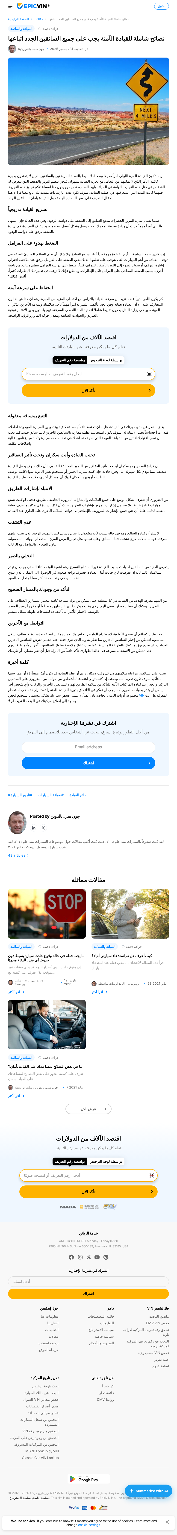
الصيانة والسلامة (21, 29)
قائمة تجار (106, 1393)
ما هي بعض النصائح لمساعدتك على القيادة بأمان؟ (45, 1066)
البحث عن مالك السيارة (41, 1393)
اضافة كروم (160, 1366)
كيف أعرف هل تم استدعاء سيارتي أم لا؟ (121, 956)
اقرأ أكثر (14, 992)
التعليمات (107, 1323)
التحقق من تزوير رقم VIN (40, 1431)
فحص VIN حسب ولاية (153, 1353)
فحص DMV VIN (157, 1323)
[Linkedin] (33, 828)
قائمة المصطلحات (101, 1316)
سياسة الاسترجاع (101, 1330)
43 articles (16, 855)
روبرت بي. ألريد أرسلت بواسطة (29, 982)
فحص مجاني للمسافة (43, 1413)
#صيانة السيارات (51, 795)
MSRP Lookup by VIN (42, 1451)
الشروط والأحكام (101, 1343)
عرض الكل (88, 1109)
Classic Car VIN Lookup (40, 1458)
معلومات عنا (50, 1316)
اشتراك (88, 763)
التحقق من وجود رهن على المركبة (34, 1438)
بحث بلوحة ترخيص (45, 1386)
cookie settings (89, 1525)
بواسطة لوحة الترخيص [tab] (106, 360)
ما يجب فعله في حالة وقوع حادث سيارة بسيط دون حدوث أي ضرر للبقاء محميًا (46, 958)
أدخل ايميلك (21, 1281)
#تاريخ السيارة (21, 795)
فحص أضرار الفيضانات (42, 1406)
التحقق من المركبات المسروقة (36, 1444)
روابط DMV (105, 1399)
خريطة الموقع (49, 1350)
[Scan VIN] (149, 374)
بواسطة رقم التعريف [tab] (70, 360)
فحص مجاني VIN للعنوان (41, 1399)
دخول (161, 6)
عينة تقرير (161, 1359)
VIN (142, 695)
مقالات (53, 1336)
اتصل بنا (53, 1323)
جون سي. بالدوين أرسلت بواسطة (36, 1087)
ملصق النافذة (159, 1316)
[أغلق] (167, 1522)
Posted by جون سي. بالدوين (55, 816)
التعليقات (52, 1330)
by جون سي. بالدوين (31, 49)
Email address (88, 746)
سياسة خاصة (104, 1336)
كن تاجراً (108, 1386)
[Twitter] (43, 828)
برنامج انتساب (48, 1343)
